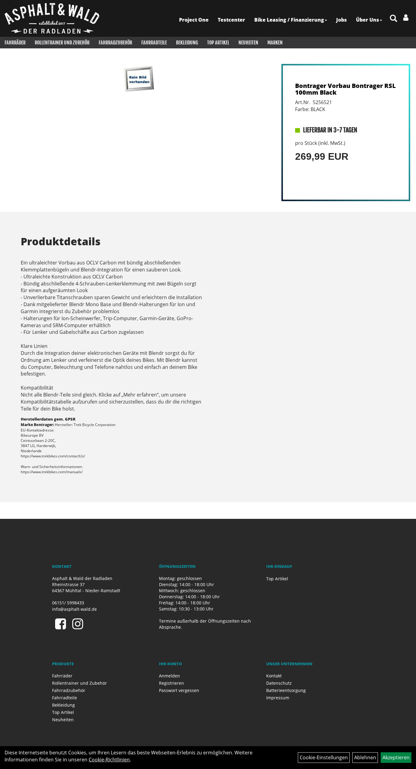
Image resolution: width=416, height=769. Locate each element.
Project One (194, 19)
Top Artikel (218, 43)
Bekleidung (187, 43)
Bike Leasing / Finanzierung (289, 19)
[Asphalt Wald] (52, 18)
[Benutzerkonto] (405, 17)
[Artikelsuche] (393, 19)
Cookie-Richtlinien (109, 759)
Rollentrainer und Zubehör (62, 43)
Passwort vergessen (179, 690)
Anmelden (169, 676)
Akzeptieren (396, 757)
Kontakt (274, 676)
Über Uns (367, 19)
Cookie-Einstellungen (324, 757)
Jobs (341, 19)
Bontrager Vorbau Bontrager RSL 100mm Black (345, 89)
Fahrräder (15, 43)
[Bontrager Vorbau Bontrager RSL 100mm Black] (139, 79)
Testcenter (231, 19)
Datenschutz (279, 683)
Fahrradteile (154, 43)
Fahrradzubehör (115, 43)
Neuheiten (248, 43)
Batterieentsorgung (286, 690)
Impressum (277, 698)
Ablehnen (365, 757)
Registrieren (171, 683)
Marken (275, 43)
